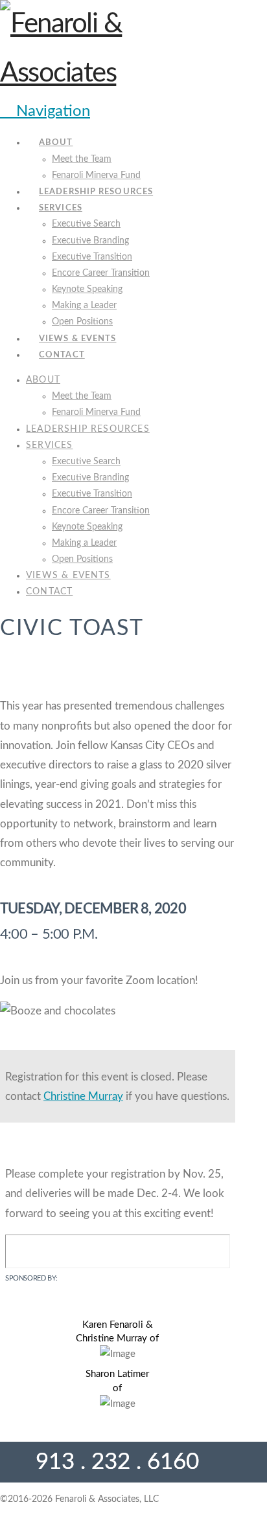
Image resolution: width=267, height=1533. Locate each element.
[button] (45, 111)
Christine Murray (83, 1096)
